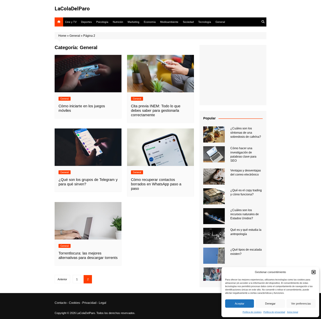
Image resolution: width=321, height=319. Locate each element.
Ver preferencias (301, 303)
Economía (150, 21)
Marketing (133, 21)
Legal (102, 302)
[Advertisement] (233, 75)
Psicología (102, 21)
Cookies (74, 302)
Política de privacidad (274, 312)
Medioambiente (169, 21)
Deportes (86, 21)
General (220, 21)
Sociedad (188, 21)
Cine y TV (71, 21)
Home (62, 35)
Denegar (270, 303)
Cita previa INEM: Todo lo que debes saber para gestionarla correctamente (155, 110)
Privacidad (89, 302)
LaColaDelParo (72, 9)
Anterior (62, 279)
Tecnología (204, 21)
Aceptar (239, 303)
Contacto (61, 302)
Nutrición (118, 21)
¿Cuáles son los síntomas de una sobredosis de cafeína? (245, 132)
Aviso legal (292, 312)
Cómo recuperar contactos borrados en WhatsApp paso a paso (156, 184)
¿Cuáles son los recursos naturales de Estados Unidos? (244, 214)
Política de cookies (252, 312)
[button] (313, 272)
